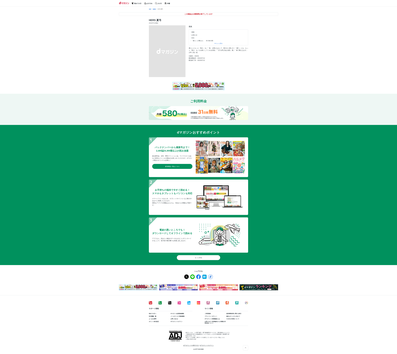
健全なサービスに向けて (233, 316)
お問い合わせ (174, 319)
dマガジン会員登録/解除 (177, 313)
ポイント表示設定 (154, 321)
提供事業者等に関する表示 (233, 313)
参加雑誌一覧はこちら (172, 166)
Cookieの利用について (232, 319)
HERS (154, 9)
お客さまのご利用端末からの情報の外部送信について (215, 322)
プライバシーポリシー (211, 316)
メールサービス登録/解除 (178, 316)
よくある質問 (152, 319)
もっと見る (198, 257)
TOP (150, 9)
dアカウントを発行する (191, 345)
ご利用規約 (208, 313)
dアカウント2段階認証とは (212, 319)
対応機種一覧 (152, 316)
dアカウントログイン (176, 321)
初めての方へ (152, 313)
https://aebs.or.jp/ (191, 339)
